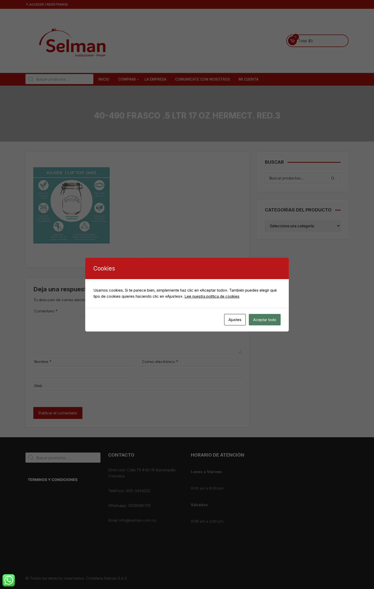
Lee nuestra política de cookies (211, 296)
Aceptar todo (264, 319)
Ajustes (234, 319)
